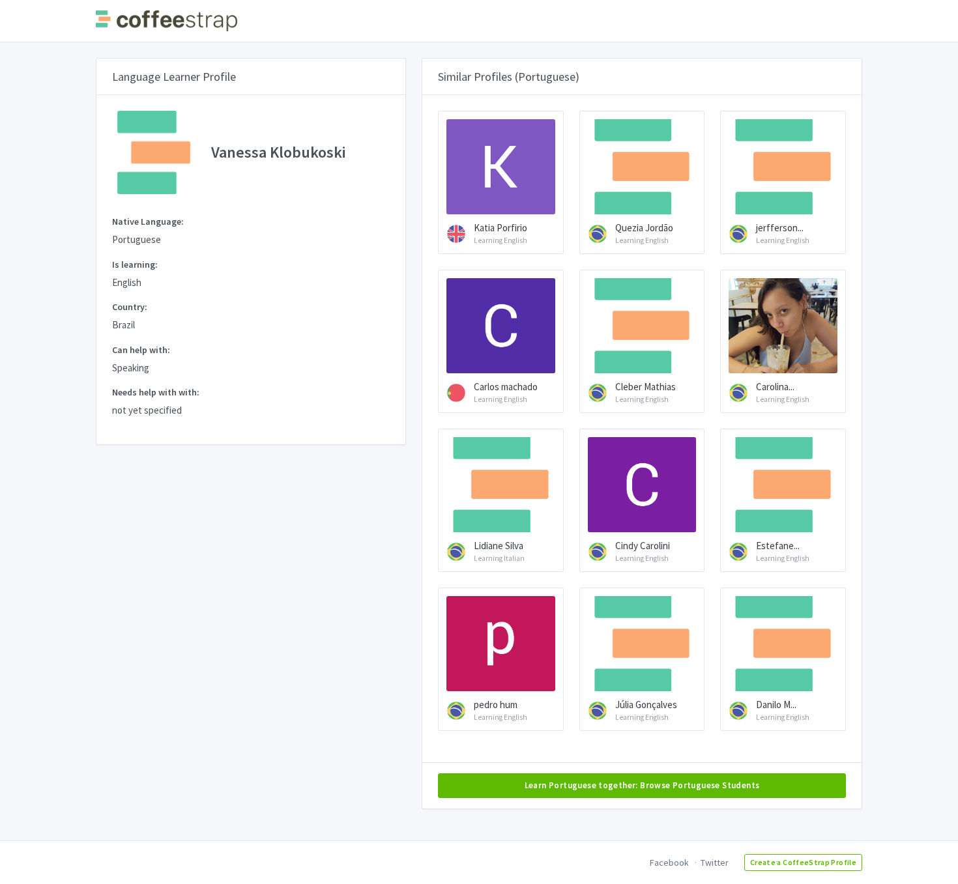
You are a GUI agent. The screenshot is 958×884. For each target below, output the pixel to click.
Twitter (715, 862)
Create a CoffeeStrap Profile (803, 862)
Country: (129, 307)
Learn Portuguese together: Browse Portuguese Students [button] (642, 785)
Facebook (669, 862)
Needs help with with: (155, 392)
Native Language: (148, 221)
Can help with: (141, 350)
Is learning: (135, 264)
